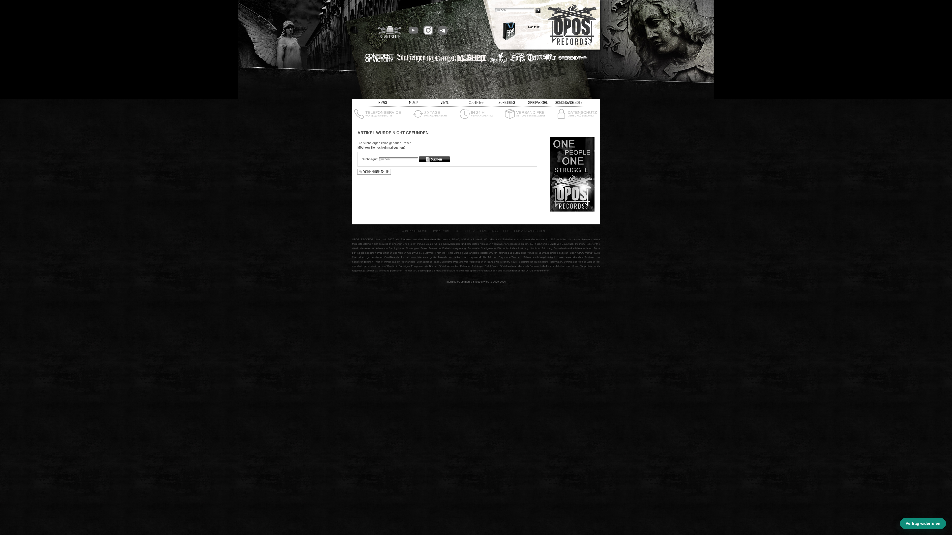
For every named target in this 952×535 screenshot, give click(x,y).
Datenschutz (465, 231)
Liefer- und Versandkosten (524, 231)
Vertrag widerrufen (923, 523)
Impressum (441, 231)
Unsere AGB (489, 231)
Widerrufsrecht (415, 231)
